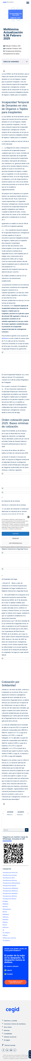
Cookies (5, 1058)
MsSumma (6, 927)
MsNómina (5, 338)
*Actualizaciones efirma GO (10, 872)
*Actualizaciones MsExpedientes (11, 883)
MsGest (5, 911)
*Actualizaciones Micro (9, 877)
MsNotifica (5, 919)
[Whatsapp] (14, 1050)
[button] (28, 517)
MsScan (5, 925)
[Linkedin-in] (7, 1050)
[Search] (26, 830)
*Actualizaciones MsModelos (10, 888)
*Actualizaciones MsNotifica (10, 893)
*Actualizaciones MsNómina (13, 51)
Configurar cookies (14, 1058)
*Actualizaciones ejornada (10, 875)
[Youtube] (11, 1050)
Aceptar (15, 533)
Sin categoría (6, 932)
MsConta (5, 906)
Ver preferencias (15, 543)
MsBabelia (5, 904)
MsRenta (5, 922)
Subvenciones (24, 1058)
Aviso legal (12, 1057)
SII (3, 930)
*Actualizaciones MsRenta (10, 896)
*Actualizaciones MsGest (9, 885)
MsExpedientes (7, 909)
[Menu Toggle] (27, 2)
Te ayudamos (6, 940)
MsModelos (6, 914)
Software (5, 935)
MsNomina (6, 917)
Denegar (15, 538)
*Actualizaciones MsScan (9, 898)
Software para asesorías (9, 938)
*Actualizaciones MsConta (10, 880)
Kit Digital (5, 901)
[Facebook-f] (3, 1050)
